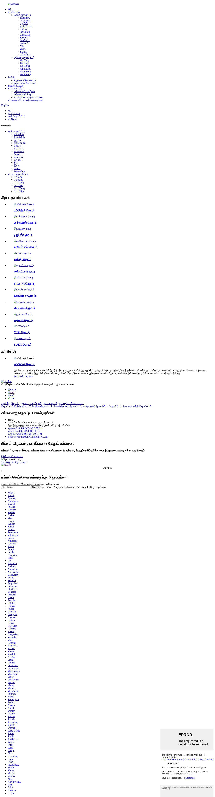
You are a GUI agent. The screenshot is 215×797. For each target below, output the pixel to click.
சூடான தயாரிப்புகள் (31, 403)
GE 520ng (25, 68)
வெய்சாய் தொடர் (24, 308)
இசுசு (22, 49)
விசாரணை (27, 376)
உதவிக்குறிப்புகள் (10, 403)
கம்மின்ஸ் (25, 17)
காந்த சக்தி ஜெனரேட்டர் (95, 406)
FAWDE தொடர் (24, 283)
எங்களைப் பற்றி (15, 88)
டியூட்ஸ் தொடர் (23, 234)
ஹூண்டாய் (26, 26)
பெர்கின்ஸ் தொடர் (25, 222)
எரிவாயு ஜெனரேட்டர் (24, 57)
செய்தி (11, 77)
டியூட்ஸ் (24, 23)
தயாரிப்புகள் (14, 12)
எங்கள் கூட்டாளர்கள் (24, 91)
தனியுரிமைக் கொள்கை (71, 403)
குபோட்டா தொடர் (24, 271)
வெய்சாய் (25, 40)
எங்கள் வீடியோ (15, 85)
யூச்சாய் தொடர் (23, 320)
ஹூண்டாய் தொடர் (25, 247)
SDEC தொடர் (22, 344)
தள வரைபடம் (50, 403)
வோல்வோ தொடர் (25, 295)
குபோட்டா (25, 32)
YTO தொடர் (22, 332)
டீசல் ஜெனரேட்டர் (22, 15)
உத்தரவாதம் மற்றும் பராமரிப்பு (28, 97)
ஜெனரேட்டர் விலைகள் (120, 406)
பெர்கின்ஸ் (25, 20)
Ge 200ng (25, 66)
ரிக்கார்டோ (25, 54)
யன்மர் (23, 29)
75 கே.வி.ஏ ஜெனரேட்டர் (40, 406)
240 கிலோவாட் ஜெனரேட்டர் (68, 406)
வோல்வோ (25, 34)
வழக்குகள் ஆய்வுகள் (25, 83)
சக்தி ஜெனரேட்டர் (142, 406)
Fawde (23, 37)
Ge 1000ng (25, 71)
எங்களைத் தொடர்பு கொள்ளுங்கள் (25, 100)
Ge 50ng (24, 60)
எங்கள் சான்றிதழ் (23, 94)
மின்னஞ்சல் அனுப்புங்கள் (14, 462)
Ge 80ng (24, 63)
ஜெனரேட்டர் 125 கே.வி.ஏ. (14, 406)
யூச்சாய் (24, 43)
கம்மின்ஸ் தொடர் (24, 210)
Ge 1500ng (25, 74)
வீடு (9, 9)
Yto (22, 46)
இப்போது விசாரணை (12, 456)
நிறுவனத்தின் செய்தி (25, 80)
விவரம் (17, 376)
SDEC (23, 51)
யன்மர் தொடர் (22, 259)
